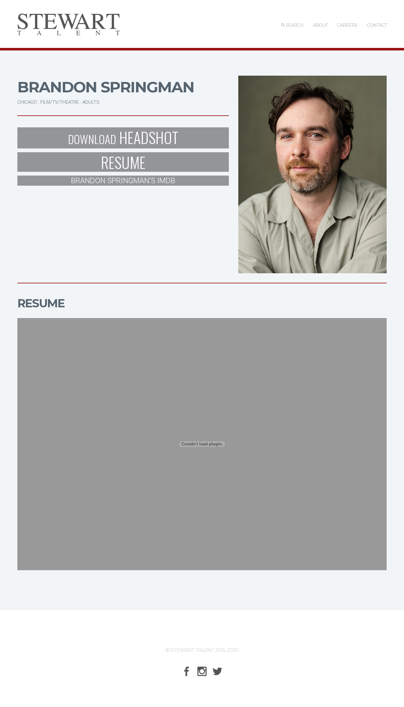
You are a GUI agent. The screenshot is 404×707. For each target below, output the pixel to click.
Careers (347, 25)
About (320, 25)
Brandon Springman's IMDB (123, 180)
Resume (123, 162)
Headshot (123, 137)
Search (294, 25)
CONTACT (377, 25)
